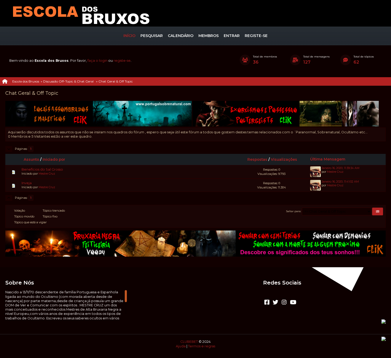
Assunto (31, 159)
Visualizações (284, 159)
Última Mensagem (327, 159)
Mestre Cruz (47, 173)
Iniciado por (54, 159)
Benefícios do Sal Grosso (42, 169)
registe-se (122, 61)
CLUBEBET (189, 342)
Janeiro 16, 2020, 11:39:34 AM (340, 168)
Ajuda (181, 346)
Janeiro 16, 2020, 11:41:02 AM (340, 181)
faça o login (97, 61)
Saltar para (293, 211)
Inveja (27, 183)
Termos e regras (201, 346)
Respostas (257, 159)
